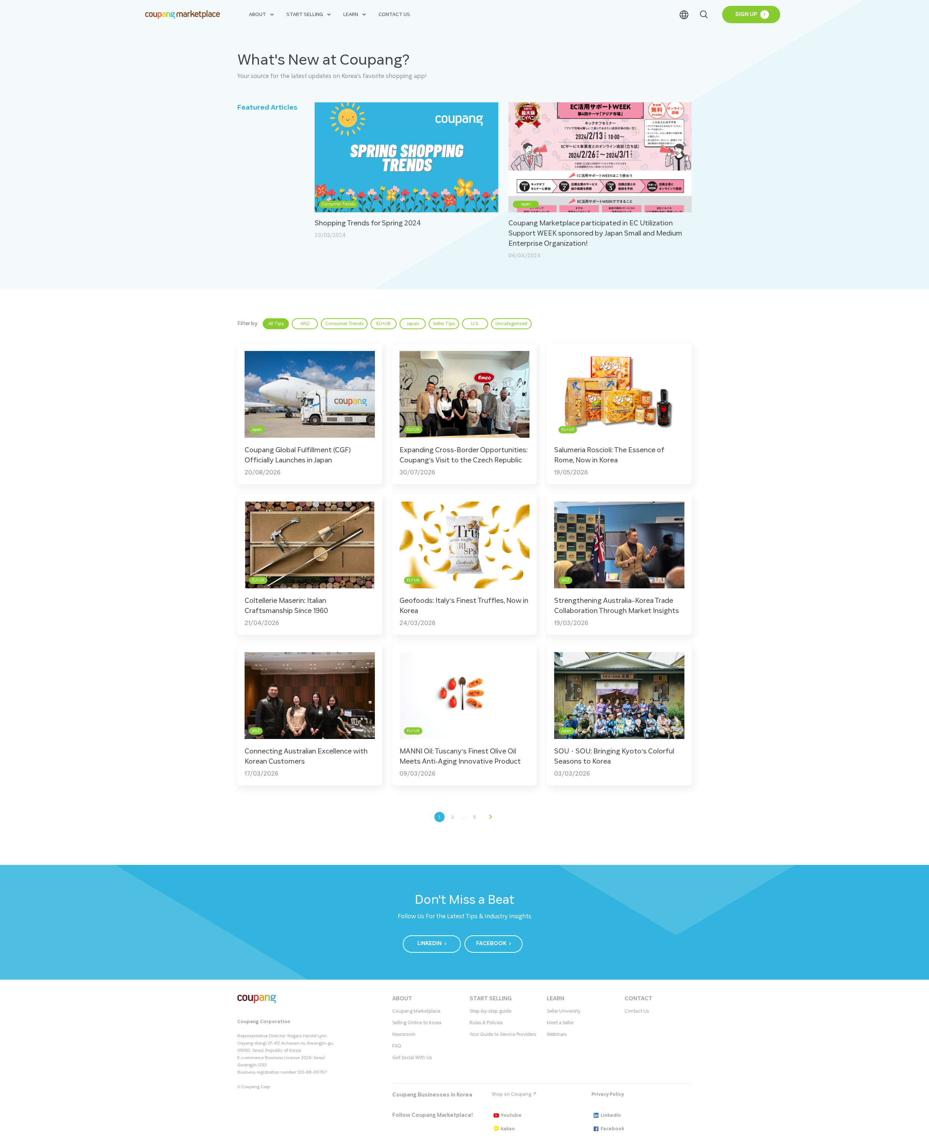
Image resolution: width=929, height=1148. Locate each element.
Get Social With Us (412, 1057)
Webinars (556, 1034)
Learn (350, 14)
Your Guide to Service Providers (503, 1034)
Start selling (304, 14)
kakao (508, 1128)
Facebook (612, 1128)
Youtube (511, 1115)
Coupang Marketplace (416, 1011)
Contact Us (394, 14)
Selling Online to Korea (416, 1022)
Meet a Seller (560, 1022)
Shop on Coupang (512, 1094)
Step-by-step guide (490, 1011)
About (257, 14)
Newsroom (404, 1034)
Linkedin (611, 1115)
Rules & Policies (486, 1022)
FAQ (396, 1046)
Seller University (564, 1011)
